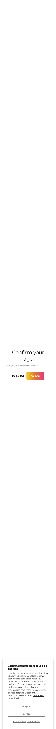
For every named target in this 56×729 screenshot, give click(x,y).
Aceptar (26, 706)
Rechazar (26, 713)
